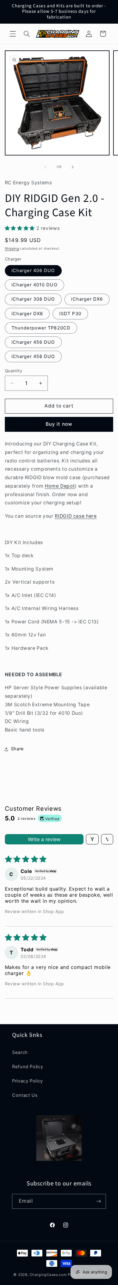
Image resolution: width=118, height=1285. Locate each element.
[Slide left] (45, 167)
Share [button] (17, 749)
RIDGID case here (76, 516)
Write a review (44, 839)
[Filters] (92, 839)
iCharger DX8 (27, 313)
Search (20, 1052)
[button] (13, 34)
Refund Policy (27, 1066)
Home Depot (60, 486)
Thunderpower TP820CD (40, 328)
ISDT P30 (70, 313)
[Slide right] (72, 167)
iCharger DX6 (87, 299)
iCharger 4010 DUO (34, 285)
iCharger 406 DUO (33, 270)
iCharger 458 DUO (33, 356)
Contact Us (25, 1095)
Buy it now (59, 424)
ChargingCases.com (48, 1275)
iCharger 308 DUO (33, 299)
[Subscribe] (99, 1201)
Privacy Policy (27, 1081)
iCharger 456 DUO (33, 342)
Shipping (12, 249)
